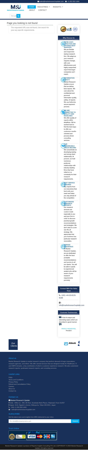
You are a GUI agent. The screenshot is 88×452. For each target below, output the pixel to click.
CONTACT (42, 10)
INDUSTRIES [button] (43, 7)
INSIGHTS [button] (57, 7)
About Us (12, 389)
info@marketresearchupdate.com (71, 305)
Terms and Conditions (16, 380)
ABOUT (32, 10)
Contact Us (12, 391)
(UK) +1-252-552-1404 (19, 407)
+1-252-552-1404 (73, 1)
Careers (11, 386)
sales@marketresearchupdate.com (52, 1)
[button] (60, 326)
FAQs (10, 377)
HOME (31, 7)
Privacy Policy (13, 382)
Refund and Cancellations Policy (19, 384)
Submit (75, 421)
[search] (18, 16)
